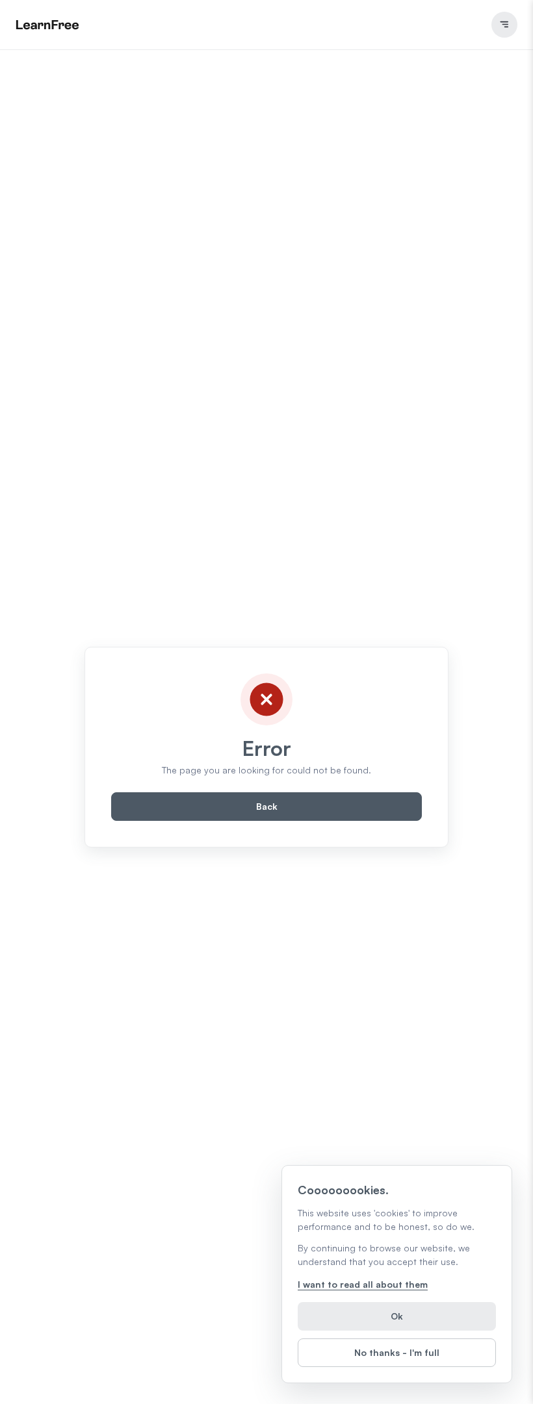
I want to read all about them (363, 1284)
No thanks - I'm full (396, 1352)
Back (267, 806)
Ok (397, 1316)
